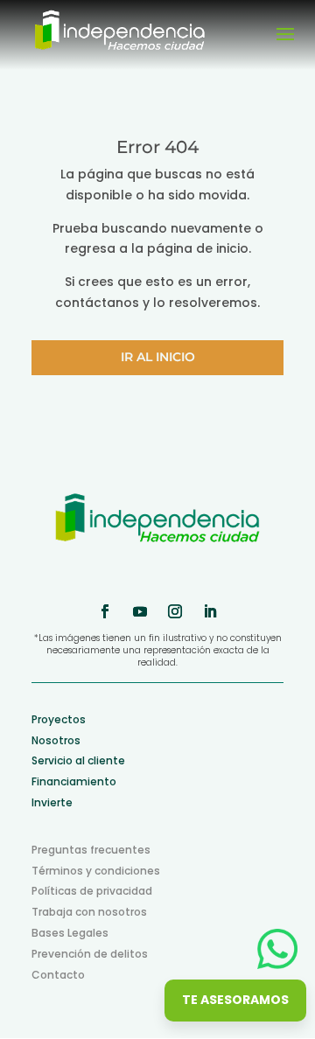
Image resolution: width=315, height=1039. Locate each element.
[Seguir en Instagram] (175, 611)
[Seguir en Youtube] (140, 611)
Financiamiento (74, 781)
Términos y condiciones (96, 870)
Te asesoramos (235, 999)
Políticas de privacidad (92, 890)
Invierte (52, 802)
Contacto (58, 974)
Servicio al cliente (78, 760)
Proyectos (59, 719)
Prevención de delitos (90, 953)
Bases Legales (70, 932)
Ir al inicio (158, 357)
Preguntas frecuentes (91, 849)
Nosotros (56, 740)
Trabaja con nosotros (89, 911)
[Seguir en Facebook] (105, 611)
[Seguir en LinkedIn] (210, 611)
